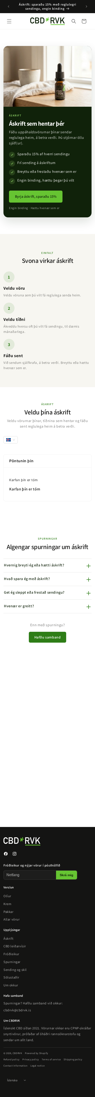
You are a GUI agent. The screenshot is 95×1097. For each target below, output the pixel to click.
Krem (7, 903)
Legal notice (37, 1065)
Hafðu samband (47, 637)
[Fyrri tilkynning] (8, 6)
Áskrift (8, 938)
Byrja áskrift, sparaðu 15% (35, 196)
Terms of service (51, 1059)
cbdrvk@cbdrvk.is (17, 1010)
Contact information (15, 1065)
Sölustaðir (11, 977)
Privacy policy (30, 1059)
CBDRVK (17, 1053)
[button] (9, 21)
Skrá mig (66, 875)
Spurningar (12, 961)
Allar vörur (11, 919)
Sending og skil (15, 969)
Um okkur (10, 985)
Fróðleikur (11, 954)
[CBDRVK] (40, 841)
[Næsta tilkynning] (86, 6)
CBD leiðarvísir (14, 946)
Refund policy (11, 1059)
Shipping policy (73, 1059)
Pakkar (8, 911)
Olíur (7, 896)
